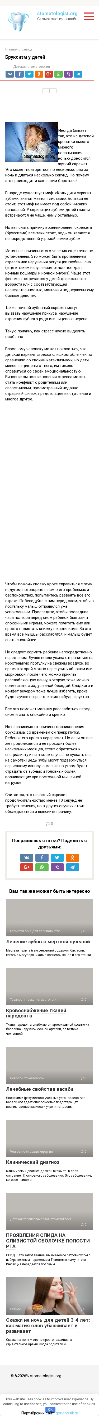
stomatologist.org (57, 13)
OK (50, 1409)
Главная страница (18, 49)
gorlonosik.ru (67, 1413)
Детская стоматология (31, 67)
